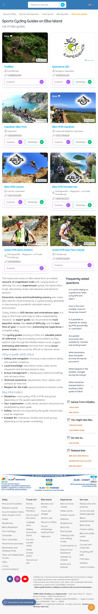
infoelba (36, 604)
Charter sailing (86, 529)
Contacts (10, 82)
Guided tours (66, 523)
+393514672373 (62, 198)
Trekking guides (75, 425)
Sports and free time (29, 14)
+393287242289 (62, 258)
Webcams (46, 536)
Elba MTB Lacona (14, 186)
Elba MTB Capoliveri (63, 126)
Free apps (84, 559)
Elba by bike (62, 14)
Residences (7, 523)
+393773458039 (62, 135)
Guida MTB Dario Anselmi (18, 249)
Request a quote (10, 507)
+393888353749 (14, 75)
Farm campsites (9, 539)
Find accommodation (12, 503)
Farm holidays (9, 531)
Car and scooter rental (30, 542)
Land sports (47, 14)
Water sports (66, 511)
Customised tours (76, 430)
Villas (4, 562)
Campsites (7, 535)
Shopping (84, 540)
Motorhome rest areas (12, 543)
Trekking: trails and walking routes (67, 538)
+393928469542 (14, 135)
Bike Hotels (74, 412)
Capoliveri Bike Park (15, 126)
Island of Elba (9, 14)
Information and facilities (80, 461)
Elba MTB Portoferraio (64, 186)
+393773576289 (14, 195)
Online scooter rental (29, 552)
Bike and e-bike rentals (78, 456)
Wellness (64, 519)
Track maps (74, 407)
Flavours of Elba (48, 522)
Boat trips (64, 527)
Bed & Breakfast (9, 527)
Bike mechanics (75, 466)
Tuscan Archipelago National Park (47, 529)
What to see (46, 518)
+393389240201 (62, 75)
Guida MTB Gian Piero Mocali (68, 249)
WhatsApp (80, 82)
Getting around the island (31, 532)
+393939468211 (14, 261)
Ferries (29, 503)
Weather (84, 563)
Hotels (5, 519)
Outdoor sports (67, 515)
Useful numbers (87, 567)
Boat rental (85, 525)
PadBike (8, 66)
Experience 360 (60, 66)
